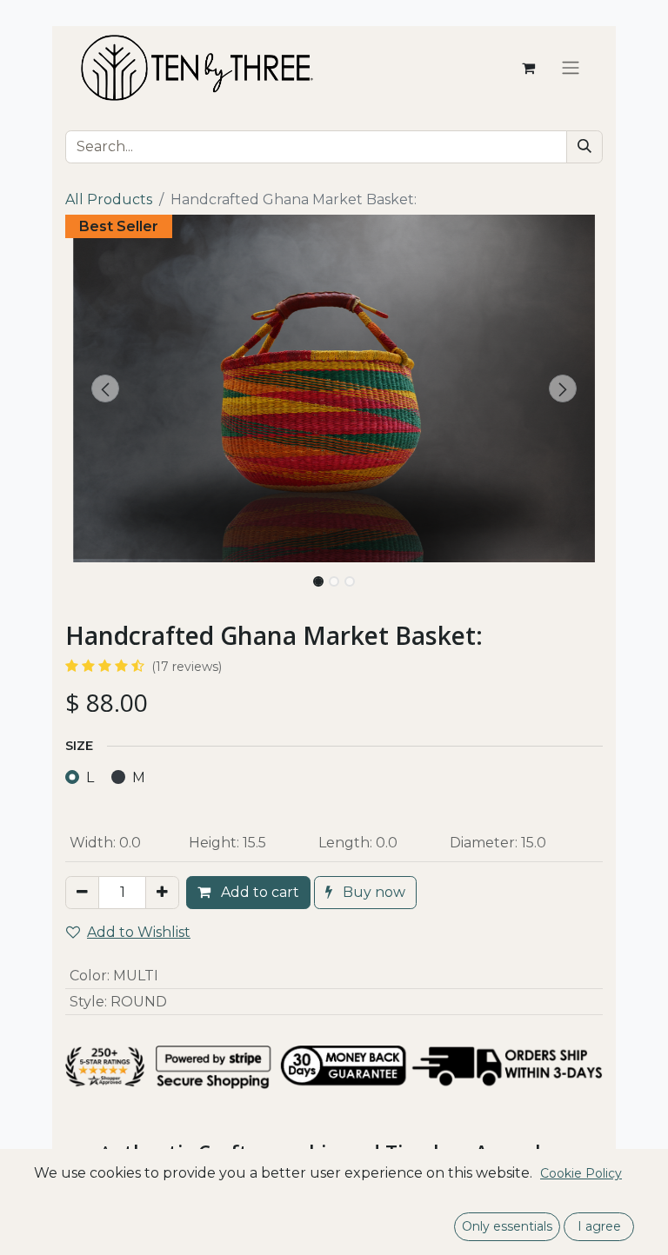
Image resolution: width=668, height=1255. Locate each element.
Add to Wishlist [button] (138, 932)
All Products (108, 199)
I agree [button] (599, 1226)
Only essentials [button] (507, 1226)
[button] (105, 388)
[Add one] (162, 892)
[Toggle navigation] (570, 68)
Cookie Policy (581, 1173)
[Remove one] (82, 892)
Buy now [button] (372, 892)
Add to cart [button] (258, 892)
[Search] (584, 146)
